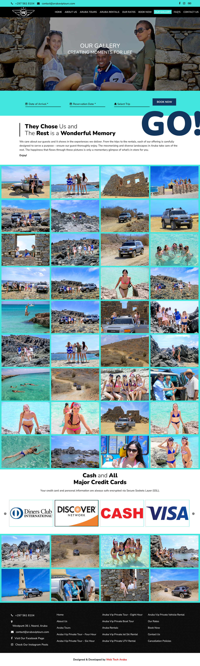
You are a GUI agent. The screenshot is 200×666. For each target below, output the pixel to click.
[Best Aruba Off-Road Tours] (174, 283)
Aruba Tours (63, 627)
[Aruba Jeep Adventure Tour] (25, 452)
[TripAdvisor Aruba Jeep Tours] (174, 182)
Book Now (154, 627)
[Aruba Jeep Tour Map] (125, 418)
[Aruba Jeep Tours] (125, 384)
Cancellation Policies (159, 641)
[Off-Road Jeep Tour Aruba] (174, 551)
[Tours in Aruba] (125, 216)
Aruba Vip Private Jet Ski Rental (120, 634)
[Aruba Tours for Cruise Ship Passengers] (25, 351)
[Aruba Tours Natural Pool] (174, 317)
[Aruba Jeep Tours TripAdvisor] (174, 384)
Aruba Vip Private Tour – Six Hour (76, 641)
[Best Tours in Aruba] (75, 283)
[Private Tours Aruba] (75, 250)
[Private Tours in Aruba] (25, 250)
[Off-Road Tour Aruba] (75, 551)
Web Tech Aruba (116, 659)
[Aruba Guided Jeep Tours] (174, 452)
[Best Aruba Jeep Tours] (125, 317)
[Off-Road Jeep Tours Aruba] (125, 551)
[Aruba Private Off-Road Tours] (25, 585)
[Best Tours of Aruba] (25, 283)
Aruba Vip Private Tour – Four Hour (76, 634)
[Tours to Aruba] (25, 216)
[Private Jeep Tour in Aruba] (25, 182)
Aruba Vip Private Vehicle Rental (166, 614)
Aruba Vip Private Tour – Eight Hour (122, 614)
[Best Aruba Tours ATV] (75, 182)
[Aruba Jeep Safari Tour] (174, 418)
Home (60, 614)
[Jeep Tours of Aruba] (174, 250)
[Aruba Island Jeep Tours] (125, 452)
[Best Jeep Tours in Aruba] (25, 317)
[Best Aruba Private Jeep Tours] (125, 182)
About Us (62, 621)
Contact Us (154, 634)
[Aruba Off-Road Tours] (125, 585)
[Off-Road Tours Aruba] (25, 551)
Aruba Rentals (110, 627)
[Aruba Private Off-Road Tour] (75, 585)
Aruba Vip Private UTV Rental (119, 641)
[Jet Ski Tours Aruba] (125, 250)
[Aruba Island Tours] (75, 452)
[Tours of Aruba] (75, 216)
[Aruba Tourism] (125, 351)
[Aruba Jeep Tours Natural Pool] (75, 418)
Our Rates (153, 621)
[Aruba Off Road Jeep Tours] (25, 384)
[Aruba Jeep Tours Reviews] (25, 418)
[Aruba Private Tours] (174, 351)
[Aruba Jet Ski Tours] (75, 384)
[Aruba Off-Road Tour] (174, 585)
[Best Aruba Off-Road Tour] (75, 317)
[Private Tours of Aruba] (174, 216)
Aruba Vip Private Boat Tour (118, 621)
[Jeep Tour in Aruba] (125, 283)
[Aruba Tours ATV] (75, 351)
